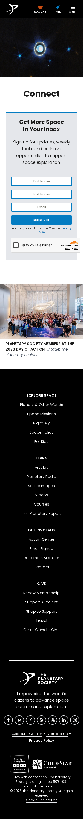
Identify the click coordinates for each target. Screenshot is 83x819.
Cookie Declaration (41, 800)
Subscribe (41, 220)
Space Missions (41, 414)
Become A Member (41, 557)
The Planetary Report (41, 513)
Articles (41, 467)
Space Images (41, 485)
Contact (42, 567)
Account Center (27, 733)
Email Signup (41, 548)
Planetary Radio (41, 476)
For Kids (41, 441)
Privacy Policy (41, 740)
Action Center (41, 539)
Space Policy (42, 432)
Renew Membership (41, 593)
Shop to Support (41, 611)
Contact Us (57, 733)
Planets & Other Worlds (41, 404)
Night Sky (41, 423)
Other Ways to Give (41, 629)
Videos (41, 495)
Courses (41, 504)
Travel (41, 620)
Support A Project (41, 602)
